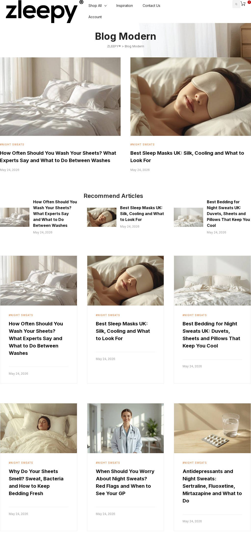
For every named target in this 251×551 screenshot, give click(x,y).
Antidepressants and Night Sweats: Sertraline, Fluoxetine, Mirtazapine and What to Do (212, 486)
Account (95, 17)
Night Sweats (13, 144)
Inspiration (124, 5)
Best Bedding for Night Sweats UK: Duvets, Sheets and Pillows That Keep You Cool (228, 213)
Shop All (95, 5)
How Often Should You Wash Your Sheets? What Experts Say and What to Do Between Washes (55, 213)
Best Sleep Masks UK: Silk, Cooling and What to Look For (142, 213)
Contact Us (151, 5)
